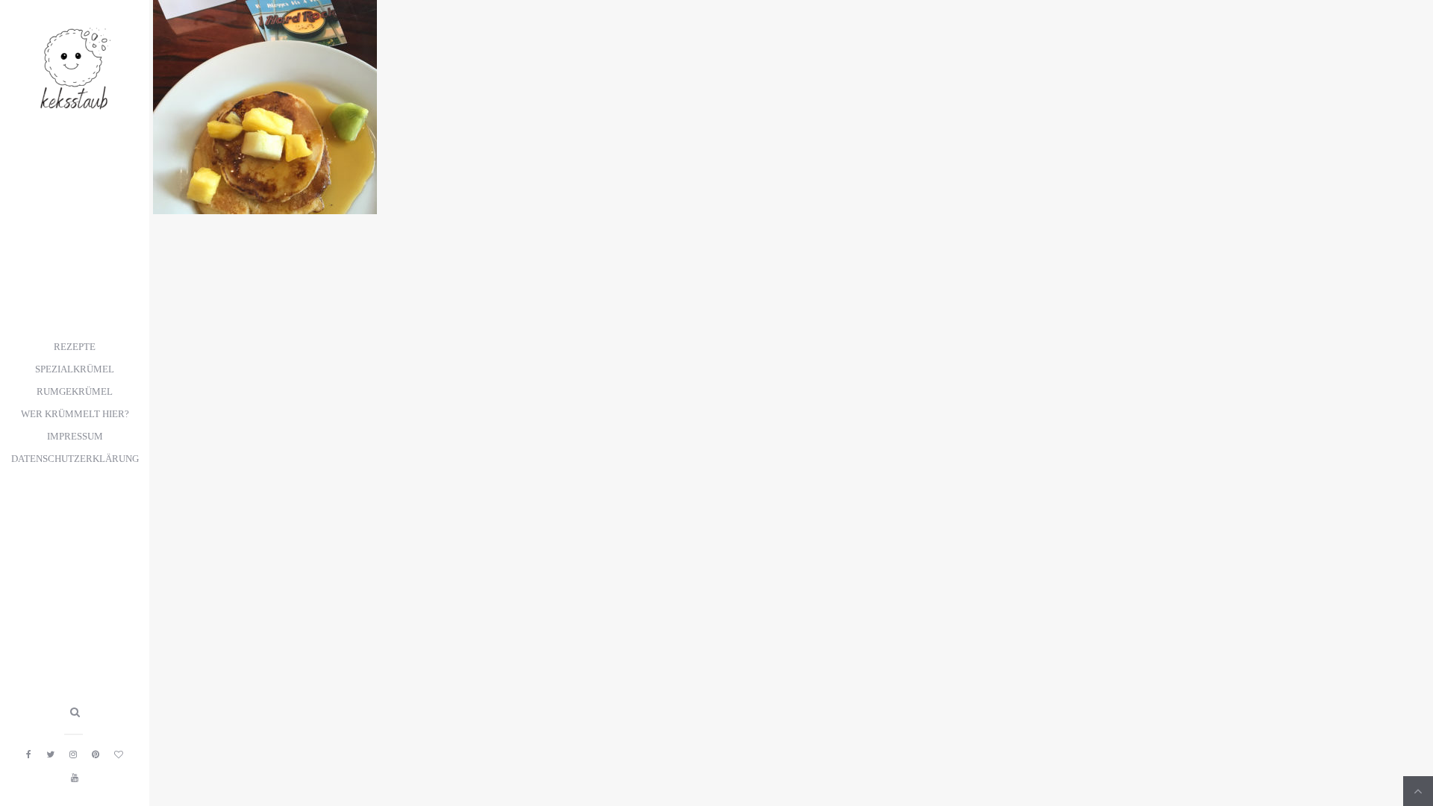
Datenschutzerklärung (75, 459)
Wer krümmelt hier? (75, 414)
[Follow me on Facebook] (28, 754)
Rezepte (75, 347)
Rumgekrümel (75, 392)
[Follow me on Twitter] (50, 754)
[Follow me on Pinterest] (95, 754)
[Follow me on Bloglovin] (118, 754)
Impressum (75, 436)
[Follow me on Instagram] (73, 754)
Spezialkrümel (74, 369)
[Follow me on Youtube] (74, 777)
